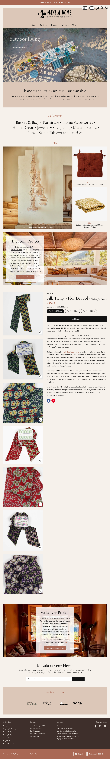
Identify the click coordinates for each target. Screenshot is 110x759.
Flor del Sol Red (72, 311)
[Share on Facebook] (48, 401)
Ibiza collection (32, 268)
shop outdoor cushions (19, 47)
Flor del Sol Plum (89, 311)
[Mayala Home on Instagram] (105, 727)
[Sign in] (97, 8)
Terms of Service (8, 738)
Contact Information (9, 744)
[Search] (102, 8)
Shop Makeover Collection (55, 648)
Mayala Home (19, 754)
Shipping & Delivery (9, 729)
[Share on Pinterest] (53, 401)
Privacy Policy (7, 735)
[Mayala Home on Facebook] (95, 727)
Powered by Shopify (31, 754)
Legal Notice (7, 741)
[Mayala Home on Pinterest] (100, 727)
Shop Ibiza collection (25, 277)
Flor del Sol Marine (55, 311)
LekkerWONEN (16, 250)
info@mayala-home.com (37, 733)
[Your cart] (106, 8)
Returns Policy (7, 732)
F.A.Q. (5, 726)
